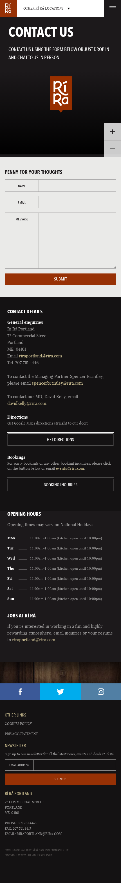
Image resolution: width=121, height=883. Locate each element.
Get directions (60, 439)
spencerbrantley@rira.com (57, 383)
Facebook (20, 691)
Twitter (60, 691)
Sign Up (60, 779)
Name (22, 186)
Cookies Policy (18, 724)
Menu (112, 8)
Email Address (19, 765)
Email (22, 202)
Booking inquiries (60, 484)
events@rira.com (70, 468)
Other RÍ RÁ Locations (43, 8)
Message (21, 219)
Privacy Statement (21, 734)
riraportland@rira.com (40, 356)
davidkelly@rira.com (26, 403)
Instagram (101, 691)
